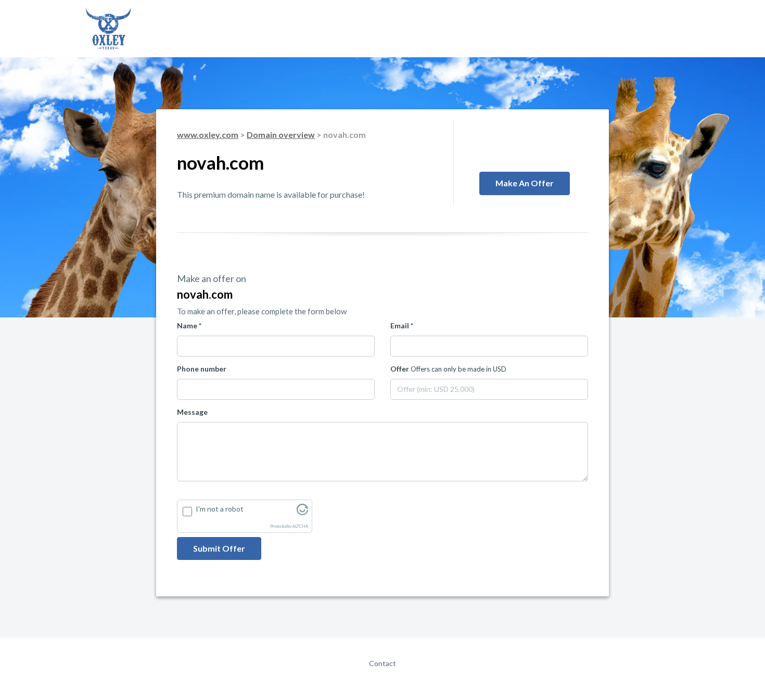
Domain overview (281, 134)
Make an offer (524, 183)
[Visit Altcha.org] (302, 512)
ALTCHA (300, 526)
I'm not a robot (220, 508)
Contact (382, 663)
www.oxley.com (207, 134)
